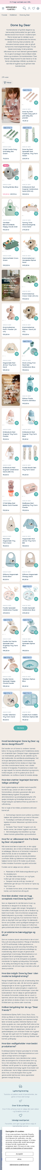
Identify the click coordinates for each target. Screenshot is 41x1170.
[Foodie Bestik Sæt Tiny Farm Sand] (30, 453)
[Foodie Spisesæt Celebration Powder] (11, 593)
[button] (22, 104)
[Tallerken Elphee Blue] (30, 664)
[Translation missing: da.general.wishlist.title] (33, 8)
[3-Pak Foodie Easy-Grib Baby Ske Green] (11, 134)
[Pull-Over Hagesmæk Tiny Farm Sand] (11, 524)
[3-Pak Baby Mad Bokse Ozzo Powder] (11, 488)
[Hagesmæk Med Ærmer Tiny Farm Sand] (11, 348)
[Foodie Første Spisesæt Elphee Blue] (30, 626)
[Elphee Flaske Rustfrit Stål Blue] (30, 383)
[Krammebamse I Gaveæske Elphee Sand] (30, 243)
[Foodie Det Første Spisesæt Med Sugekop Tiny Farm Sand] (11, 626)
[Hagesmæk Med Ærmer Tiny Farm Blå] (30, 524)
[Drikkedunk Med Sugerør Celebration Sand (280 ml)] (11, 453)
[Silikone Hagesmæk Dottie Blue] (11, 559)
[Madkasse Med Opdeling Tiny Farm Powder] (30, 488)
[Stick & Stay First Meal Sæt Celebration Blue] (30, 348)
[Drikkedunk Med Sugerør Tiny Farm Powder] (11, 417)
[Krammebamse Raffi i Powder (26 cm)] (11, 312)
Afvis (19, 1159)
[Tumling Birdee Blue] (11, 172)
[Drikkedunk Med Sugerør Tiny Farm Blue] (30, 417)
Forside (4, 15)
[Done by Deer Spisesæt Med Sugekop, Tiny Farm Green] (30, 134)
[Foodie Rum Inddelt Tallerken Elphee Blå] (30, 700)
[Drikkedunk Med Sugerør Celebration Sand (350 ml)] (30, 172)
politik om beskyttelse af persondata (19, 1148)
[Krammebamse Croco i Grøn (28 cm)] (30, 279)
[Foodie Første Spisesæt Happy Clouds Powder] (11, 664)
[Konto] (29, 8)
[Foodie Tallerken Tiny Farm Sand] (11, 700)
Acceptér (19, 1154)
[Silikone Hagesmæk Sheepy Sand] (30, 559)
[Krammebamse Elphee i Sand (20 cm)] (30, 312)
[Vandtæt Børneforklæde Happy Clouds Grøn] (11, 208)
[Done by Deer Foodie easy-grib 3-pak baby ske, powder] (30, 97)
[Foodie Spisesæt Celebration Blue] (30, 593)
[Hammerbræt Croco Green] (11, 243)
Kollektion (13, 15)
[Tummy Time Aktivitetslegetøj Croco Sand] (30, 208)
